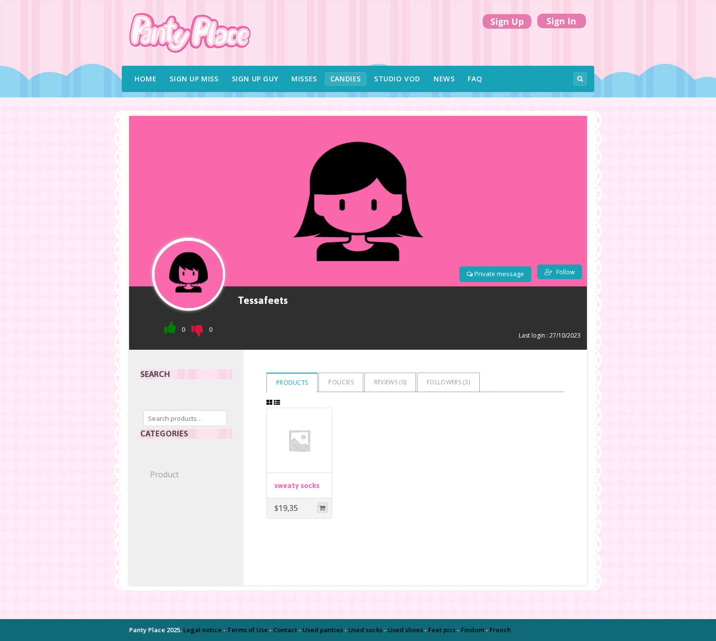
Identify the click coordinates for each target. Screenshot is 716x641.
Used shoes (405, 629)
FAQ (475, 78)
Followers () (448, 382)
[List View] (277, 402)
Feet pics (441, 629)
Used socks (365, 629)
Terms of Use (247, 629)
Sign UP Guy (255, 78)
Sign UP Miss (194, 78)
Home (145, 78)
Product (164, 474)
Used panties (322, 629)
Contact (285, 629)
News (443, 78)
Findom (472, 629)
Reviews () (390, 382)
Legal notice (202, 629)
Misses (304, 78)
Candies (345, 78)
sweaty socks (297, 485)
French (500, 629)
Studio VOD (397, 78)
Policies (340, 382)
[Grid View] (269, 402)
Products (292, 382)
